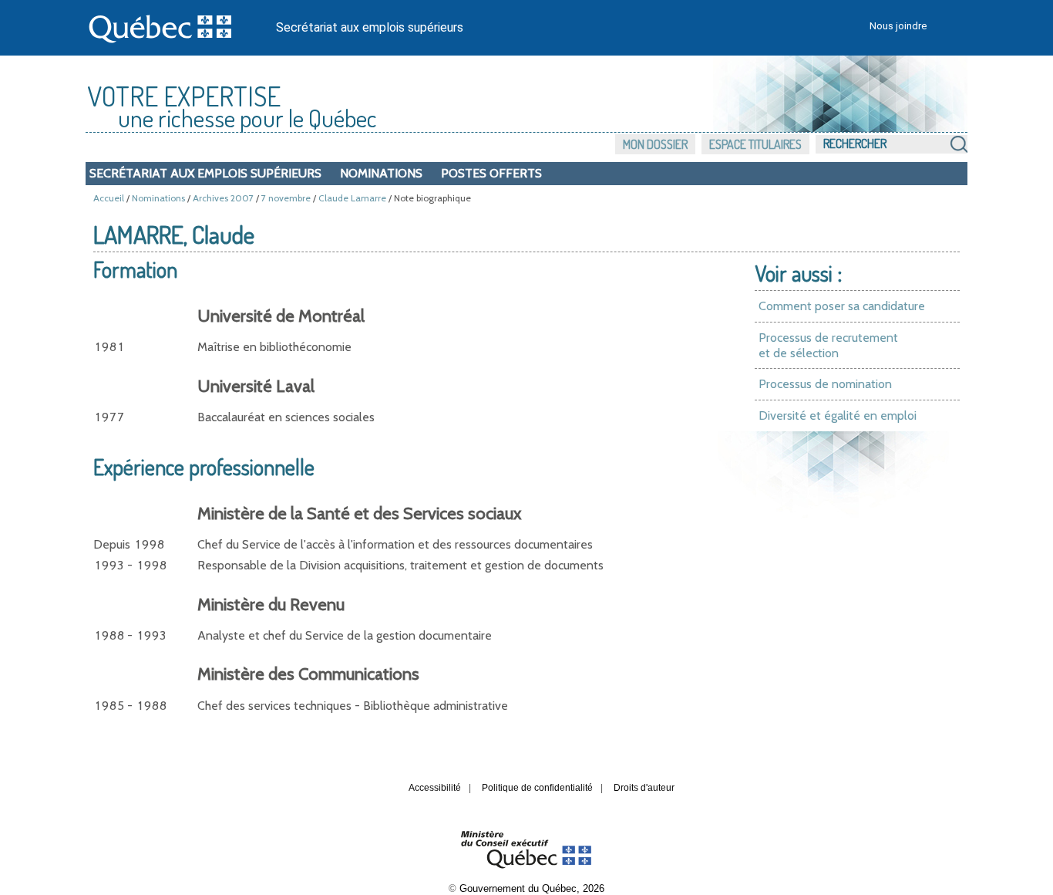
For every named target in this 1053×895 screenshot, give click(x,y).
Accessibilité (435, 787)
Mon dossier (655, 144)
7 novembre (286, 198)
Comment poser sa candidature (842, 306)
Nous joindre (898, 26)
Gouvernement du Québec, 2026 (531, 888)
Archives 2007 (223, 198)
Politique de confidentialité (537, 787)
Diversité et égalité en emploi (838, 415)
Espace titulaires (755, 144)
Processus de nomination (825, 384)
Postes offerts (491, 173)
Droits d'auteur (644, 787)
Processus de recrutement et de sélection (828, 345)
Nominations (381, 173)
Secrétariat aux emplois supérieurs (369, 27)
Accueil (108, 198)
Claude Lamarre (352, 198)
